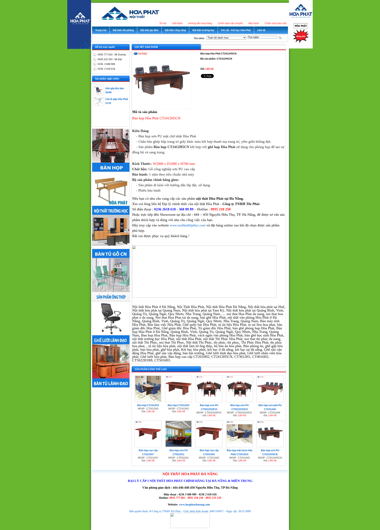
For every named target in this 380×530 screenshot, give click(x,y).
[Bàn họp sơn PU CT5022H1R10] (239, 400)
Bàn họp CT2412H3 (148, 405)
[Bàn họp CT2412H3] (148, 400)
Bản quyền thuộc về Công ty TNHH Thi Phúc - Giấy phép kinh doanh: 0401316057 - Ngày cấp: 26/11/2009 (190, 511)
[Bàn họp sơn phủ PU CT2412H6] (270, 400)
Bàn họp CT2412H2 (178, 405)
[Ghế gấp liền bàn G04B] (99, 89)
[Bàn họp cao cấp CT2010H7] (148, 446)
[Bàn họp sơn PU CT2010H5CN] (270, 446)
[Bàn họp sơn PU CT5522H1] (178, 446)
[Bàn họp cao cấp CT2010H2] (209, 446)
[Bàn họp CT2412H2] (178, 400)
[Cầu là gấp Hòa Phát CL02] (99, 100)
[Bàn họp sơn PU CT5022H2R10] (209, 400)
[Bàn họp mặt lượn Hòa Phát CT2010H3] (239, 446)
